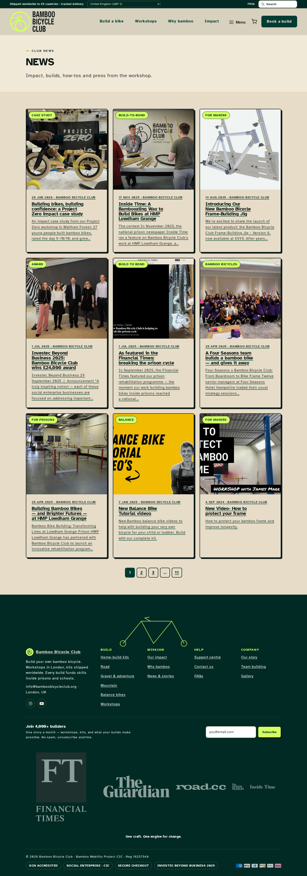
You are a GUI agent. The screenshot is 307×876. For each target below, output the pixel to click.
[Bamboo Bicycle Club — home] (32, 21)
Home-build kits (115, 657)
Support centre (207, 657)
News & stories (160, 676)
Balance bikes (113, 694)
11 (177, 572)
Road (105, 666)
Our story (249, 657)
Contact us (204, 666)
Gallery (247, 676)
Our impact (157, 657)
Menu (241, 22)
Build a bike (112, 21)
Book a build (279, 21)
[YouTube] (41, 703)
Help (251, 4)
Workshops (146, 21)
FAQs (199, 676)
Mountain (109, 685)
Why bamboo (181, 21)
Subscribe (269, 732)
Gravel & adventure (117, 676)
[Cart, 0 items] (254, 21)
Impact (212, 21)
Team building (253, 666)
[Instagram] (30, 703)
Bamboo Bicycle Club (58, 651)
